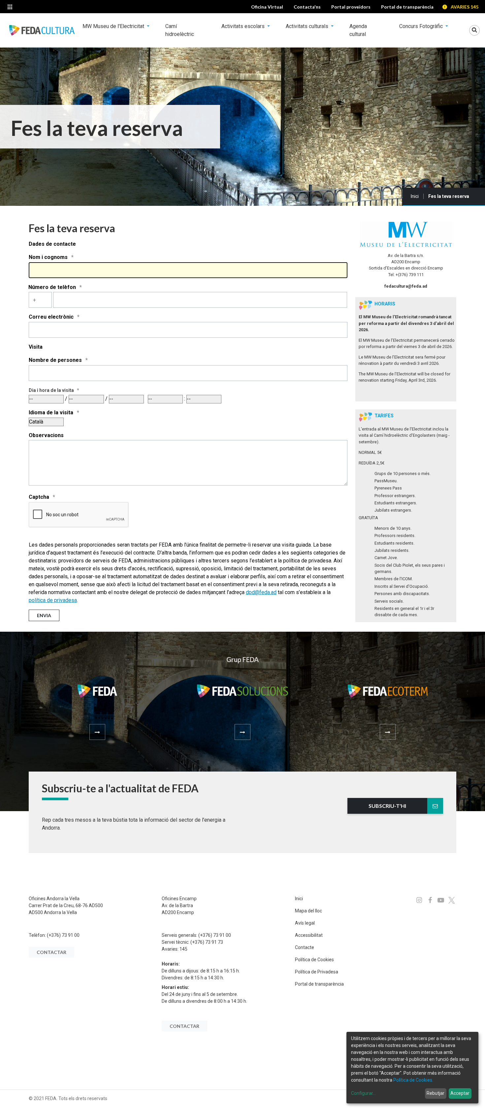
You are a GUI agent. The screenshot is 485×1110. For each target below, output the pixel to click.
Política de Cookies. (413, 1080)
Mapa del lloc (308, 910)
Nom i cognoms (49, 257)
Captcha (39, 497)
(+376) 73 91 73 (206, 942)
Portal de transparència (319, 984)
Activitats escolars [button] (243, 26)
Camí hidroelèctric (179, 30)
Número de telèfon (52, 287)
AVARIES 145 (464, 7)
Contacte (304, 947)
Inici (415, 196)
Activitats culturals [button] (308, 26)
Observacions (46, 435)
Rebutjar (435, 1093)
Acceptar (459, 1093)
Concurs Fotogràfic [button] (421, 26)
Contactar (51, 952)
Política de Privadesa (316, 971)
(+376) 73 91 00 (63, 935)
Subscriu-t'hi (387, 806)
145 (183, 949)
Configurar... (363, 1093)
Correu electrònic (52, 317)
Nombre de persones (56, 360)
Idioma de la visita (52, 412)
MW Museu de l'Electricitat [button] (114, 26)
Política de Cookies (314, 959)
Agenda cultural (358, 30)
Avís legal (305, 923)
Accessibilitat (309, 935)
